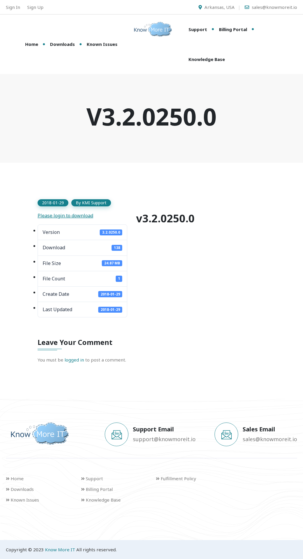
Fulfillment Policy (178, 478)
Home (31, 44)
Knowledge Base (206, 59)
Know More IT (60, 549)
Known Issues (102, 44)
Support (197, 29)
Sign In (13, 7)
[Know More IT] (151, 29)
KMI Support (94, 202)
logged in (74, 360)
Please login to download (65, 215)
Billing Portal (233, 29)
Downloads (62, 44)
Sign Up (35, 7)
